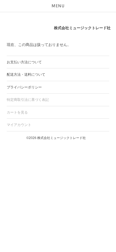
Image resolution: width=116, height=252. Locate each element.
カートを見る (17, 112)
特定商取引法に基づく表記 (28, 100)
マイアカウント (19, 125)
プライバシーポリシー (24, 87)
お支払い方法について (24, 62)
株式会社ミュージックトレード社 (82, 28)
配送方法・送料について (26, 74)
